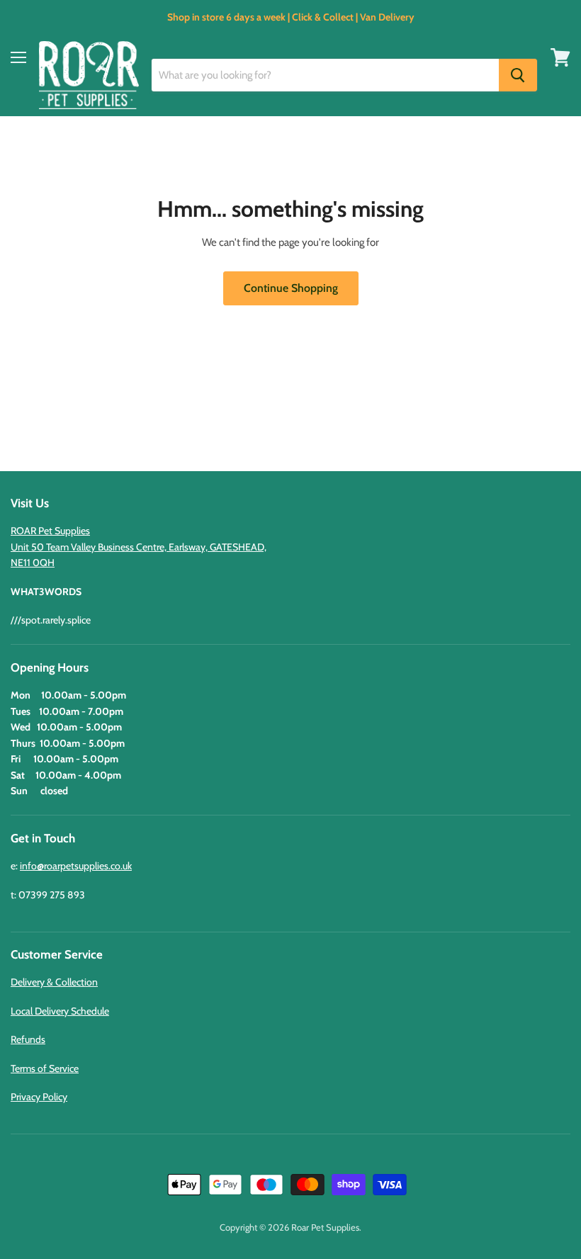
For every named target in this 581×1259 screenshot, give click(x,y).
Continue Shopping (291, 288)
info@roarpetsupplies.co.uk (76, 865)
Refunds (28, 1039)
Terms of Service (45, 1068)
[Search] (518, 75)
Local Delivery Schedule (60, 1011)
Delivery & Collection (54, 982)
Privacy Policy (39, 1096)
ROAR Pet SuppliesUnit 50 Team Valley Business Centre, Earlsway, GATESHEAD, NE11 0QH (138, 546)
